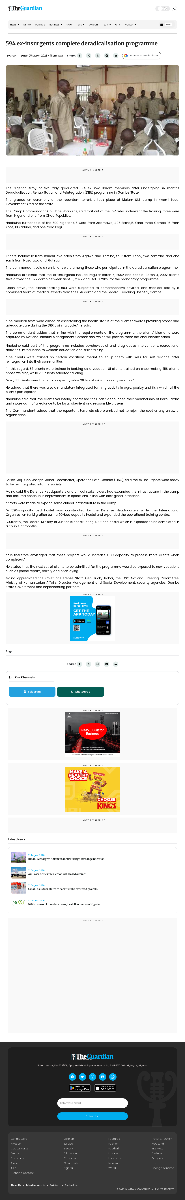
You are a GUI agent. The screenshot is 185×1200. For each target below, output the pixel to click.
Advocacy (17, 1158)
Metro (27, 24)
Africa (14, 1163)
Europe (68, 1143)
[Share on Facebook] (79, 56)
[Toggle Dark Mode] (162, 8)
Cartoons (70, 1158)
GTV (117, 24)
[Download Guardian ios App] (105, 1088)
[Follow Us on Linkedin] (102, 1077)
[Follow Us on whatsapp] (113, 1077)
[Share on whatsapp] (98, 56)
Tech (105, 24)
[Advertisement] (92, 448)
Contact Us (71, 1185)
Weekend (158, 1143)
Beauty (68, 1148)
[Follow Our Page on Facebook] (72, 1077)
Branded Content (22, 1173)
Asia (13, 1168)
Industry (113, 1153)
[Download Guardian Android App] (80, 1088)
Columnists (71, 1163)
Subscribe (92, 1116)
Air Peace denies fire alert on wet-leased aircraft (57, 874)
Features (114, 1139)
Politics (40, 24)
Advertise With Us (35, 1185)
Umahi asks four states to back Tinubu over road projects (63, 889)
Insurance (114, 1158)
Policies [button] (54, 1185)
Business (55, 24)
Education (70, 1153)
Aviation (16, 1143)
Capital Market (20, 1148)
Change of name (163, 1168)
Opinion (93, 24)
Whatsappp (82, 691)
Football (113, 1148)
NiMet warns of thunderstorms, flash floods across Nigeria (64, 904)
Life (80, 24)
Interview (157, 1148)
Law (154, 1163)
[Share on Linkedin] (116, 56)
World (112, 1168)
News (13, 24)
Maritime (114, 1163)
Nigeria (68, 1168)
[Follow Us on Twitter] (82, 1077)
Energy (15, 1153)
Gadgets (157, 1158)
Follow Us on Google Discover (144, 55)
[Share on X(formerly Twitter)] (88, 56)
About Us (16, 1185)
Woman (129, 24)
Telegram (34, 691)
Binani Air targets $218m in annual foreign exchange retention (66, 858)
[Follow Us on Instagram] (92, 1077)
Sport (70, 24)
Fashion (113, 1143)
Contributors (19, 1139)
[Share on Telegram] (107, 56)
